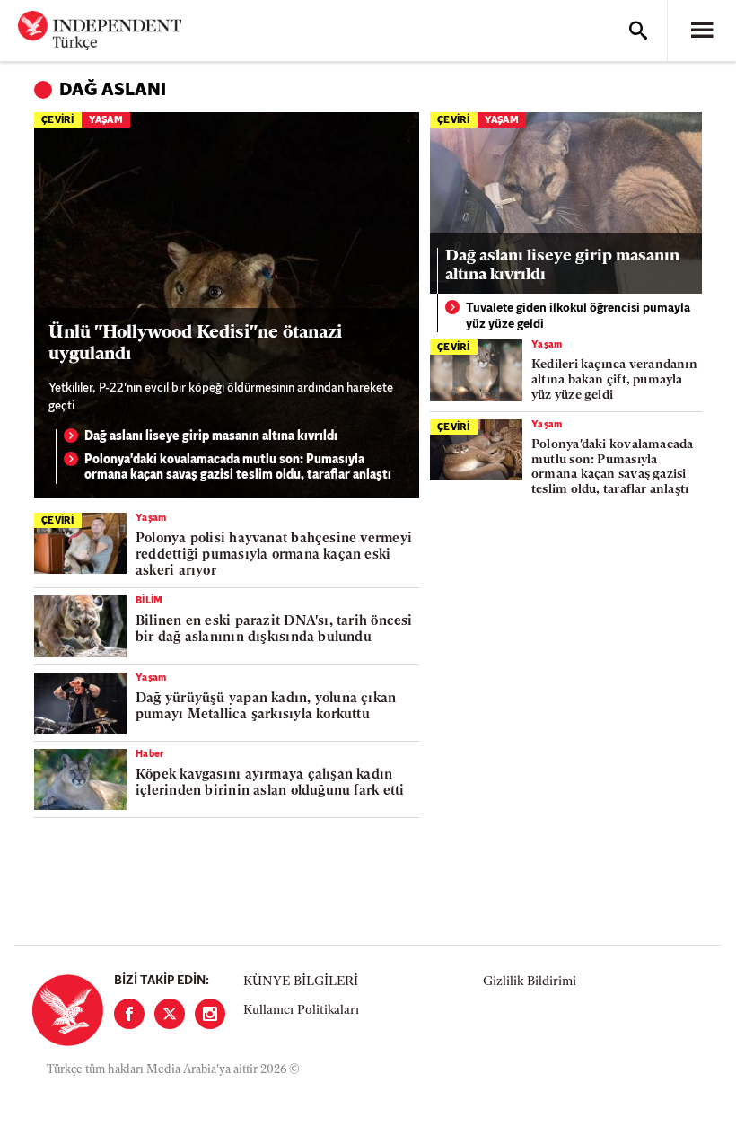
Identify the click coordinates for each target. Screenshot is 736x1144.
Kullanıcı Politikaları (301, 1010)
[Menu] (702, 30)
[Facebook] (129, 1014)
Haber (150, 755)
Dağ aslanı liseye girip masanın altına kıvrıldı (210, 437)
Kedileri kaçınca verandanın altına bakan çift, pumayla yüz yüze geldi (614, 380)
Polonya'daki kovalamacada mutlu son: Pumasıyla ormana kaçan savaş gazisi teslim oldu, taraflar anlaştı (237, 468)
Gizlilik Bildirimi (529, 982)
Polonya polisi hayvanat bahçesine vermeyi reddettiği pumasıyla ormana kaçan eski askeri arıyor (274, 555)
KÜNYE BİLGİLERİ (300, 982)
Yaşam (106, 121)
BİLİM (149, 601)
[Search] (638, 30)
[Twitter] (169, 1014)
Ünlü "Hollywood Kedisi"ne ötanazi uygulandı (195, 344)
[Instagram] (210, 1014)
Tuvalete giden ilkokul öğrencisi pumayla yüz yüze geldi (578, 316)
